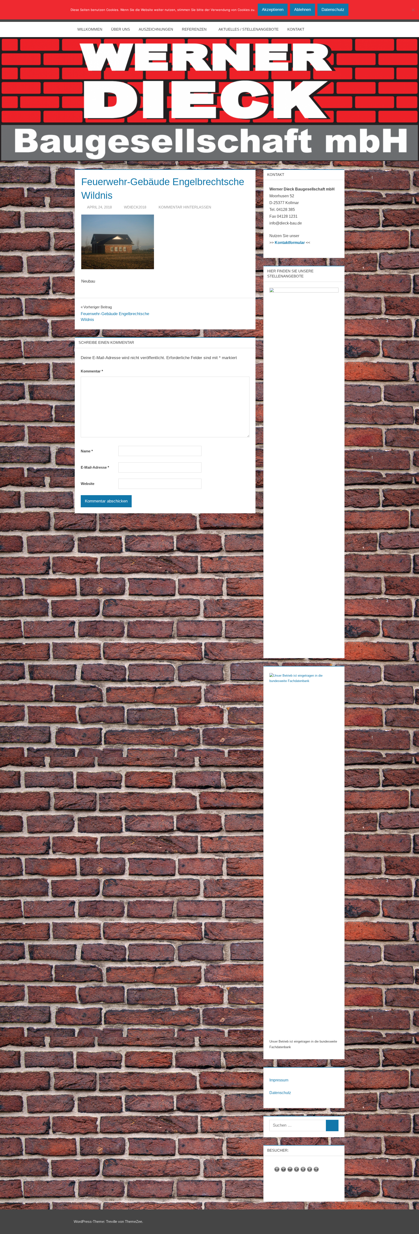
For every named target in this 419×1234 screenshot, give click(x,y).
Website (87, 484)
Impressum (278, 1080)
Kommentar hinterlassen (185, 207)
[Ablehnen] (413, 9)
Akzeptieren (272, 9)
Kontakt (295, 29)
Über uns (120, 29)
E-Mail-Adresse (95, 467)
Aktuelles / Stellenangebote (248, 29)
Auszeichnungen (156, 29)
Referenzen (194, 29)
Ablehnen (302, 9)
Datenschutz (280, 1093)
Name (87, 451)
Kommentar (92, 371)
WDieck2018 (135, 207)
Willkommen (89, 29)
